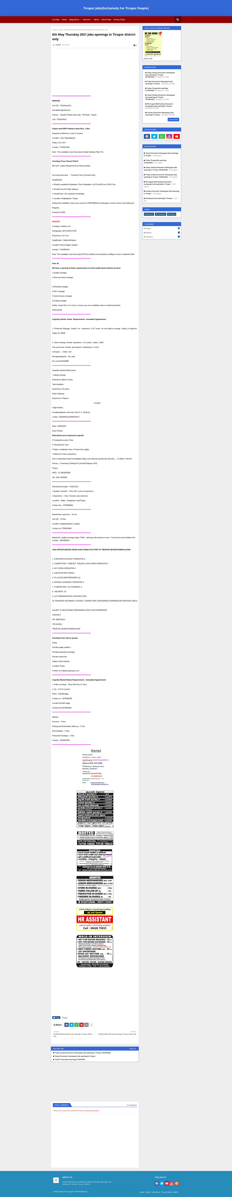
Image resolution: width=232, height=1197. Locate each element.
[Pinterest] (81, 1025)
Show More (173, 119)
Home (64, 19)
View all (133, 1048)
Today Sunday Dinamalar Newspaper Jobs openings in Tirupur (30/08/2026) (83, 1053)
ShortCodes (106, 19)
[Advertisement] (96, 67)
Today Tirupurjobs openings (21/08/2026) (70, 1059)
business (150, 214)
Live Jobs (55, 19)
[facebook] (147, 136)
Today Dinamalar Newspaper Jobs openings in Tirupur (75, 1056)
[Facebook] (66, 1025)
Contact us (155, 1192)
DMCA (175, 1192)
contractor (161, 214)
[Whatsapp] (76, 1025)
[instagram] (169, 136)
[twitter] (154, 136)
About (96, 19)
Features (86, 19)
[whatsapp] (162, 136)
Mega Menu (74, 19)
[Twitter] (71, 1025)
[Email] (86, 1025)
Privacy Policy (119, 19)
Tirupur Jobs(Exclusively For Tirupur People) (116, 8)
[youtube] (177, 136)
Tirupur (60, 30)
